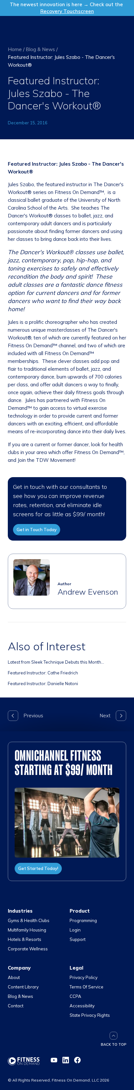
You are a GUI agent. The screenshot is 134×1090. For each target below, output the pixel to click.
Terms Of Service (86, 986)
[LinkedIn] (66, 1060)
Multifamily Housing (27, 929)
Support (78, 939)
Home (15, 49)
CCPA (75, 996)
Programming (83, 920)
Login (75, 929)
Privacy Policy (84, 977)
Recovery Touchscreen (67, 11)
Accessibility (82, 1005)
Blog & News (40, 49)
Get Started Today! (38, 868)
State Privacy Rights (90, 1015)
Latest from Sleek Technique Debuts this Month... (56, 662)
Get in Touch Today (37, 529)
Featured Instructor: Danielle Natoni (43, 683)
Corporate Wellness (28, 948)
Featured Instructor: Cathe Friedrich (43, 672)
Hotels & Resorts (24, 939)
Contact (15, 1005)
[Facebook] (77, 1060)
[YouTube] (54, 1060)
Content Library (23, 986)
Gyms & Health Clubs (28, 920)
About (14, 977)
